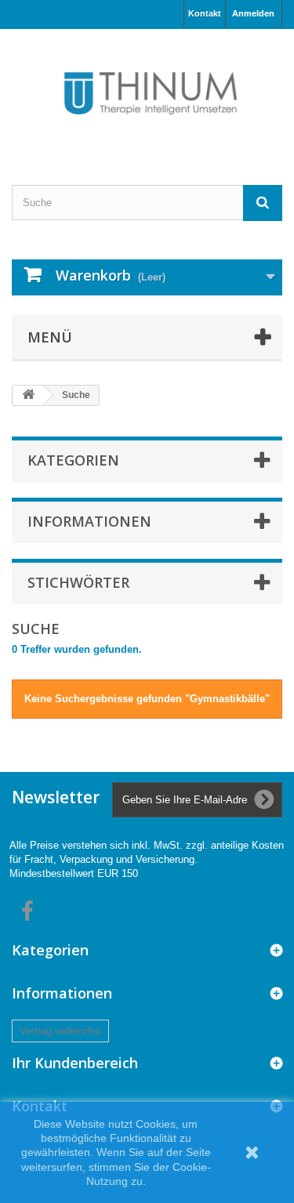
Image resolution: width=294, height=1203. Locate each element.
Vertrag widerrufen (60, 1031)
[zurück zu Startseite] (28, 395)
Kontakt (204, 13)
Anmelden (253, 13)
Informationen (89, 521)
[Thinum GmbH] (147, 93)
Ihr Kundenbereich (75, 1062)
